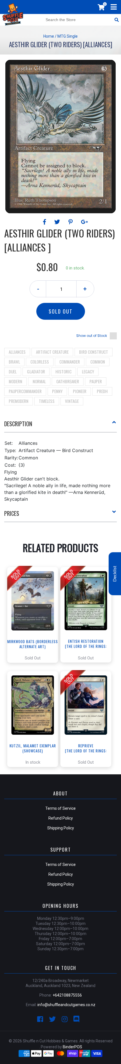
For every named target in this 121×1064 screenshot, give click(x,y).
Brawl (14, 362)
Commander (69, 362)
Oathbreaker (67, 381)
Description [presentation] (18, 423)
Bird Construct (93, 352)
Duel (13, 371)
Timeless (47, 401)
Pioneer (79, 391)
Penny (57, 391)
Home (48, 36)
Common (97, 362)
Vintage (72, 401)
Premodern (18, 401)
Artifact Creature (52, 352)
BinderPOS (72, 1047)
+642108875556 (67, 995)
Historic (63, 371)
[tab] (60, 425)
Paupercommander (25, 391)
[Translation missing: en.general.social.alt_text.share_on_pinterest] (71, 222)
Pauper (95, 381)
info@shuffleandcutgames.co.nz (66, 1004)
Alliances (17, 352)
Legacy (88, 371)
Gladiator (36, 371)
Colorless (39, 362)
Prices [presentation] (11, 513)
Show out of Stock (91, 335)
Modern (15, 381)
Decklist (115, 574)
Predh (102, 391)
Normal (39, 381)
